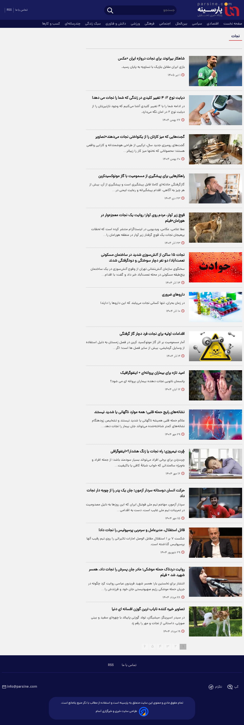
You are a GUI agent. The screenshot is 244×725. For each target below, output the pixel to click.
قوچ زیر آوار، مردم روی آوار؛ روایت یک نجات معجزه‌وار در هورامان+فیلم (143, 218)
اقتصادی (213, 23)
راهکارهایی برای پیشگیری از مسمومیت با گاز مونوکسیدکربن (141, 176)
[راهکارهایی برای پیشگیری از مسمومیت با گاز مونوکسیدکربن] (215, 188)
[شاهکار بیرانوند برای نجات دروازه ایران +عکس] (215, 71)
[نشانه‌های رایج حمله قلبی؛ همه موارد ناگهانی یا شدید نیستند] (215, 424)
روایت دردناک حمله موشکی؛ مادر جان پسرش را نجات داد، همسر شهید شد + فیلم (137, 572)
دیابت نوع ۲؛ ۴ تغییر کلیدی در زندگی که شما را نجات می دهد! (138, 98)
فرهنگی (150, 23)
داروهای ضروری (173, 295)
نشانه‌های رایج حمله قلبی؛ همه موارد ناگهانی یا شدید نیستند (139, 412)
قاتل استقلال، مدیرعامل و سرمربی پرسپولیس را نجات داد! (142, 530)
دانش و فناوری (116, 23)
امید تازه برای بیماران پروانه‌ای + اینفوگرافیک (152, 373)
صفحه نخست (233, 23)
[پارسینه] (216, 10)
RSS (9, 10)
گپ (236, 687)
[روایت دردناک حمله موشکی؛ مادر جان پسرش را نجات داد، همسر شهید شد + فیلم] (215, 582)
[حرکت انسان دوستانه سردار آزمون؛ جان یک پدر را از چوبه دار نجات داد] (215, 503)
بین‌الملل (181, 23)
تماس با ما (21, 10)
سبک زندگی (93, 23)
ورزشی (136, 23)
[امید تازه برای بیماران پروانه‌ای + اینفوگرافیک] (215, 385)
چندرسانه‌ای (73, 23)
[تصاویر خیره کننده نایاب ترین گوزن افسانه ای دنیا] (215, 622)
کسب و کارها (51, 23)
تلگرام (218, 687)
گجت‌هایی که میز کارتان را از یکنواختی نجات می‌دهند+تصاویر (140, 137)
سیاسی (197, 23)
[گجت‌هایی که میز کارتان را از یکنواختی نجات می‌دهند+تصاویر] (215, 149)
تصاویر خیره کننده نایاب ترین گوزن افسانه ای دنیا (148, 609)
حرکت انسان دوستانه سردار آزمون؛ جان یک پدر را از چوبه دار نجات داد (136, 493)
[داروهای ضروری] (215, 307)
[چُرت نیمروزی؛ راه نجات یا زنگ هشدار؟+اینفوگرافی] (215, 464)
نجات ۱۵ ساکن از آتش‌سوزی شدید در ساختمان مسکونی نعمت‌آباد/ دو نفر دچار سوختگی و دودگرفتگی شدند (143, 258)
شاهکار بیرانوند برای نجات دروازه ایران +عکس (151, 59)
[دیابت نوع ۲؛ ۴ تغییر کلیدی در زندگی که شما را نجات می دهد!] (215, 110)
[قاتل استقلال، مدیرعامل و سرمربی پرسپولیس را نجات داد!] (215, 543)
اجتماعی (165, 23)
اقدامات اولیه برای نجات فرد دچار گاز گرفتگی (152, 334)
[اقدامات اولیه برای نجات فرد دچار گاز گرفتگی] (215, 346)
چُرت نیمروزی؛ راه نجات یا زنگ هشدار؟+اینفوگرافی (148, 451)
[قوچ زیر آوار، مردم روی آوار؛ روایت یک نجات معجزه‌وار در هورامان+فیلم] (215, 227)
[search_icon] (110, 11)
